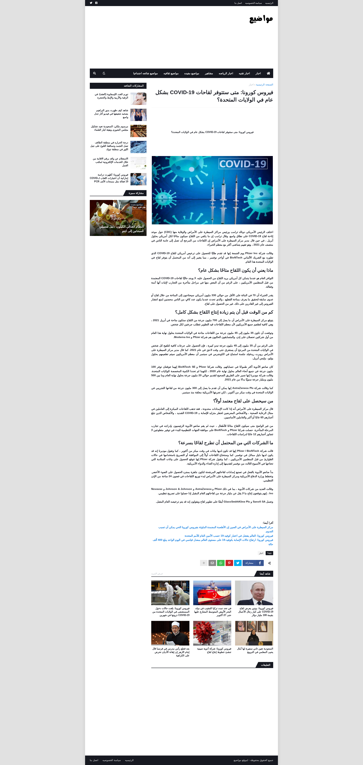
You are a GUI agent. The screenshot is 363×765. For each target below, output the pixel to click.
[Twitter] (238, 563)
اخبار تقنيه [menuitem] (244, 73)
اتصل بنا (238, 3)
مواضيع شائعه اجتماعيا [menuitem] (145, 73)
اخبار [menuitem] (258, 73)
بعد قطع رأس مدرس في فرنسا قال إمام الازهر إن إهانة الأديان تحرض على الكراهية (170, 652)
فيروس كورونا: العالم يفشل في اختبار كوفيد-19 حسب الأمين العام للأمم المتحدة (229, 535)
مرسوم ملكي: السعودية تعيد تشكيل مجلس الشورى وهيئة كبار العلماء (109, 128)
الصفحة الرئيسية (264, 84)
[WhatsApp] (221, 563)
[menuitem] (268, 73)
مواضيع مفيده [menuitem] (191, 73)
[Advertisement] (158, 37)
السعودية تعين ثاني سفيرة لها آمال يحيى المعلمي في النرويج (255, 650)
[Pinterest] (229, 563)
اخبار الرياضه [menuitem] (226, 73)
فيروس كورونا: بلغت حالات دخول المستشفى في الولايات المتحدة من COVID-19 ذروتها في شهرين (170, 612)
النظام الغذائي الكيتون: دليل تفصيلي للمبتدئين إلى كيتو (121, 228)
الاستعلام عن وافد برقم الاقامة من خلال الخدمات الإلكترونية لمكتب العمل (110, 162)
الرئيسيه (269, 3)
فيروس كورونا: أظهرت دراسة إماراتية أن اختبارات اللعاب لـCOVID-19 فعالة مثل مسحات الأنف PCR (109, 178)
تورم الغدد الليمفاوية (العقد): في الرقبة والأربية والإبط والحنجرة (111, 96)
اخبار (251, 84)
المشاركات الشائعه (134, 85)
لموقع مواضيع (241, 760)
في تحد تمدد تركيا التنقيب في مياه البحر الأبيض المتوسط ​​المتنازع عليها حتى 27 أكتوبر (212, 612)
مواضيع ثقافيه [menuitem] (171, 73)
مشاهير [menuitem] (209, 73)
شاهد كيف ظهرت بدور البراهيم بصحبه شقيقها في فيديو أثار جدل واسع (111, 114)
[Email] (212, 563)
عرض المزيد (157, 573)
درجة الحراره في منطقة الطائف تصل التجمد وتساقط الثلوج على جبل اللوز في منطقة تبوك (109, 146)
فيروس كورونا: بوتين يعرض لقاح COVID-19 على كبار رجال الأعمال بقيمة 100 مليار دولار (255, 612)
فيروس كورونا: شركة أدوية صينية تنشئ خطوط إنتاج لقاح (214, 650)
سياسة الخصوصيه (253, 3)
